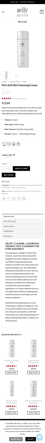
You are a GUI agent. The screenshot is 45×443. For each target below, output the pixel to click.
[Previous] (5, 49)
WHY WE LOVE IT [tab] (10, 221)
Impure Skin (28, 191)
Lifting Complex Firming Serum (11, 402)
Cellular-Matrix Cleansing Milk (33, 361)
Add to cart (21, 168)
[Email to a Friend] (19, 199)
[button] (3, 12)
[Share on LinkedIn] (24, 199)
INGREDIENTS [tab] (9, 231)
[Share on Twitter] (14, 199)
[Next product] (4, 92)
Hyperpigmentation (35, 185)
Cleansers (13, 185)
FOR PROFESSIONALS (27, 2)
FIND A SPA (14, 2)
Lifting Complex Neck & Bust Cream (33, 402)
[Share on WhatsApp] (4, 199)
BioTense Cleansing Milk (11, 361)
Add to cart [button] (11, 372)
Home (4, 82)
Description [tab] (9, 216)
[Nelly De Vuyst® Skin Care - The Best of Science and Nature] (22, 12)
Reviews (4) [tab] (8, 236)
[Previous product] (8, 92)
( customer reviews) (18, 98)
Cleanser (16, 191)
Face (21, 191)
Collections (14, 82)
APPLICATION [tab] (9, 226)
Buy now (8, 175)
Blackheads (9, 191)
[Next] (40, 49)
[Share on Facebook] (9, 199)
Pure (24, 82)
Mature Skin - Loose (8, 188)
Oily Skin (18, 188)
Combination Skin (22, 185)
